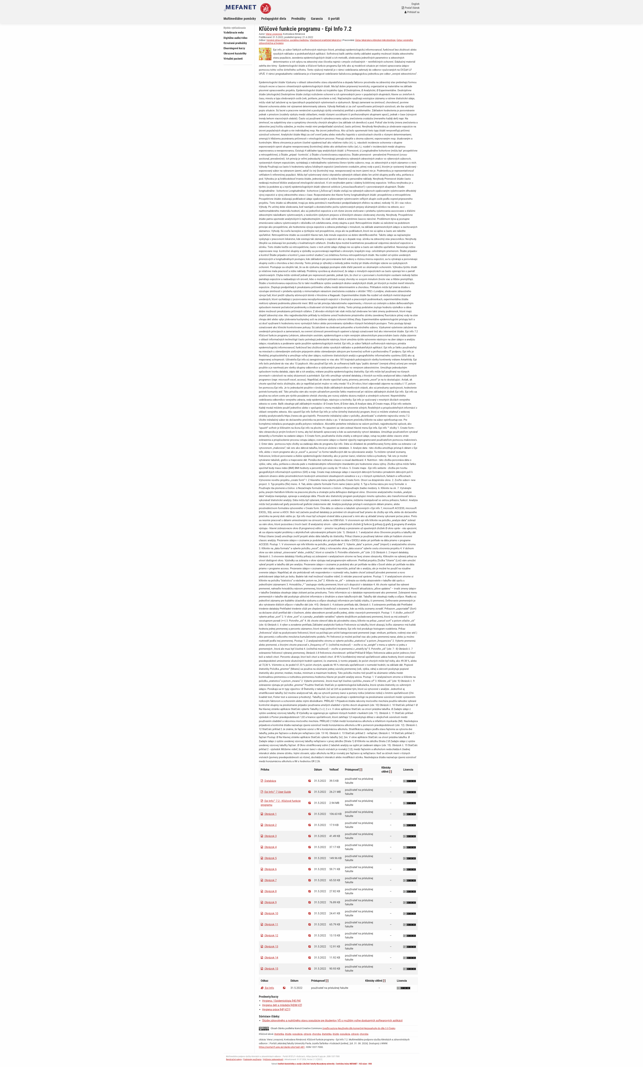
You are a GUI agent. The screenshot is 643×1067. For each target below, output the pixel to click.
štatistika (279, 1034)
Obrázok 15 (271, 968)
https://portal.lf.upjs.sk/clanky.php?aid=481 (282, 1047)
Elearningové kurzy (234, 48)
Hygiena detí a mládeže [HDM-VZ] (282, 1005)
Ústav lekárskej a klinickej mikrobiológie (375, 40)
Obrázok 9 (270, 902)
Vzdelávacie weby (234, 32)
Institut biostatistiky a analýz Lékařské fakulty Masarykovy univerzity (306, 1064)
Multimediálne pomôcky (240, 19)
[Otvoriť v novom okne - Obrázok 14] (309, 957)
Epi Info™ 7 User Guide (277, 791)
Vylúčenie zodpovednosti (273, 1059)
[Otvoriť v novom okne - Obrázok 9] (309, 902)
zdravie (307, 1034)
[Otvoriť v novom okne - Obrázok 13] (309, 946)
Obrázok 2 (270, 825)
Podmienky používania (252, 1059)
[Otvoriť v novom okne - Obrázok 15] (309, 968)
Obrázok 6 (270, 869)
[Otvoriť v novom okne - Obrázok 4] (309, 847)
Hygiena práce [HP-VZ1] (276, 1009)
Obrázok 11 (271, 924)
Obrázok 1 (270, 814)
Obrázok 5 (270, 858)
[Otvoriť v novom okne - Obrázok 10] (309, 913)
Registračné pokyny (234, 1059)
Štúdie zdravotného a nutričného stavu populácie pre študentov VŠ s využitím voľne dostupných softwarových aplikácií (332, 1020)
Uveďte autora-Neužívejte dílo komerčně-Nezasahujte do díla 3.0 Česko (358, 1028)
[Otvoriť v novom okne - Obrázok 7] (309, 880)
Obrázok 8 (270, 891)
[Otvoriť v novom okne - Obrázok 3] (309, 836)
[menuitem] (242, 18)
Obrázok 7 (270, 880)
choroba (316, 1034)
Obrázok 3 (270, 836)
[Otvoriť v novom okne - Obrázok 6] (309, 869)
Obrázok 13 (271, 946)
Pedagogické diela (273, 19)
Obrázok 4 (270, 847)
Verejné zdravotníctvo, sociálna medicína (287, 40)
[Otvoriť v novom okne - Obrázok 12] (309, 935)
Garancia (317, 19)
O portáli (334, 19)
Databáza (270, 780)
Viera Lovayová (274, 34)
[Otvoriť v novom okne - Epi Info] (284, 987)
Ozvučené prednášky (235, 43)
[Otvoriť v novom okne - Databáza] (309, 780)
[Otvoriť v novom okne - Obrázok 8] (309, 891)
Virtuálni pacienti (233, 58)
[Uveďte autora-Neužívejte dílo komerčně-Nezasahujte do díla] (409, 780)
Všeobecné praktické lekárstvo (325, 40)
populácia (297, 1034)
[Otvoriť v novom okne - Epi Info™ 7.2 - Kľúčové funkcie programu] (309, 803)
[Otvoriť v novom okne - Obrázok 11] (309, 924)
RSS (370, 1064)
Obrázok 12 (271, 935)
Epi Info (269, 987)
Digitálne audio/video (235, 38)
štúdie (288, 1034)
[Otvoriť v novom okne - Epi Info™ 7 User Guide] (309, 791)
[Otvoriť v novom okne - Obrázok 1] (309, 814)
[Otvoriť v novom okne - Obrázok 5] (309, 858)
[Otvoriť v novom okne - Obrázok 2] (309, 825)
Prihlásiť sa (413, 12)
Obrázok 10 (271, 913)
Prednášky (298, 19)
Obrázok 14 (271, 957)
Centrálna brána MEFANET (347, 1064)
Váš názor (363, 1064)
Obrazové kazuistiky (235, 53)
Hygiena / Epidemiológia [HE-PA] (281, 1000)
